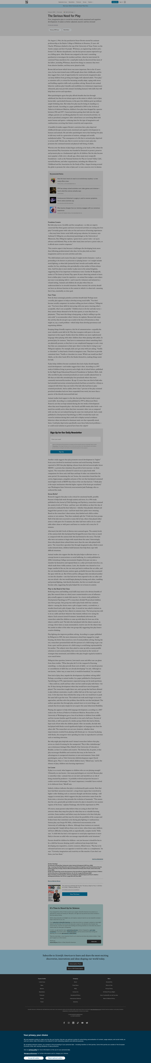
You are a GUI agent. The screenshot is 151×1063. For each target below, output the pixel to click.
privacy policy (33, 1050)
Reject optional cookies (55, 1058)
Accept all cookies (33, 1058)
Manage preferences (30, 1053)
